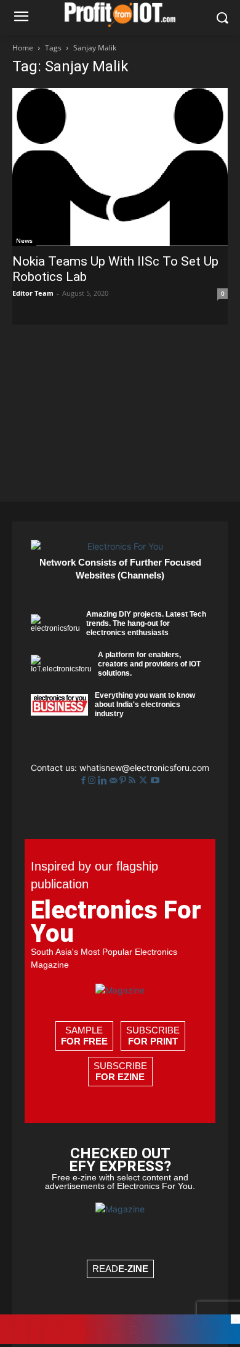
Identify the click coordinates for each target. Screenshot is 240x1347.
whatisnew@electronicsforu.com (144, 767)
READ (120, 1268)
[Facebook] (84, 780)
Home (22, 47)
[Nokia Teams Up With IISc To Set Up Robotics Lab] (120, 167)
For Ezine (120, 1077)
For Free (84, 1041)
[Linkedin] (104, 780)
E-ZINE (133, 1268)
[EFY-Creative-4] (120, 1340)
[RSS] (133, 780)
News (24, 240)
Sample (84, 1035)
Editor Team (33, 293)
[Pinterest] (124, 780)
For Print (153, 1041)
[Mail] (114, 780)
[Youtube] (155, 780)
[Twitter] (144, 780)
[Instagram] (93, 780)
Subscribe (153, 1035)
